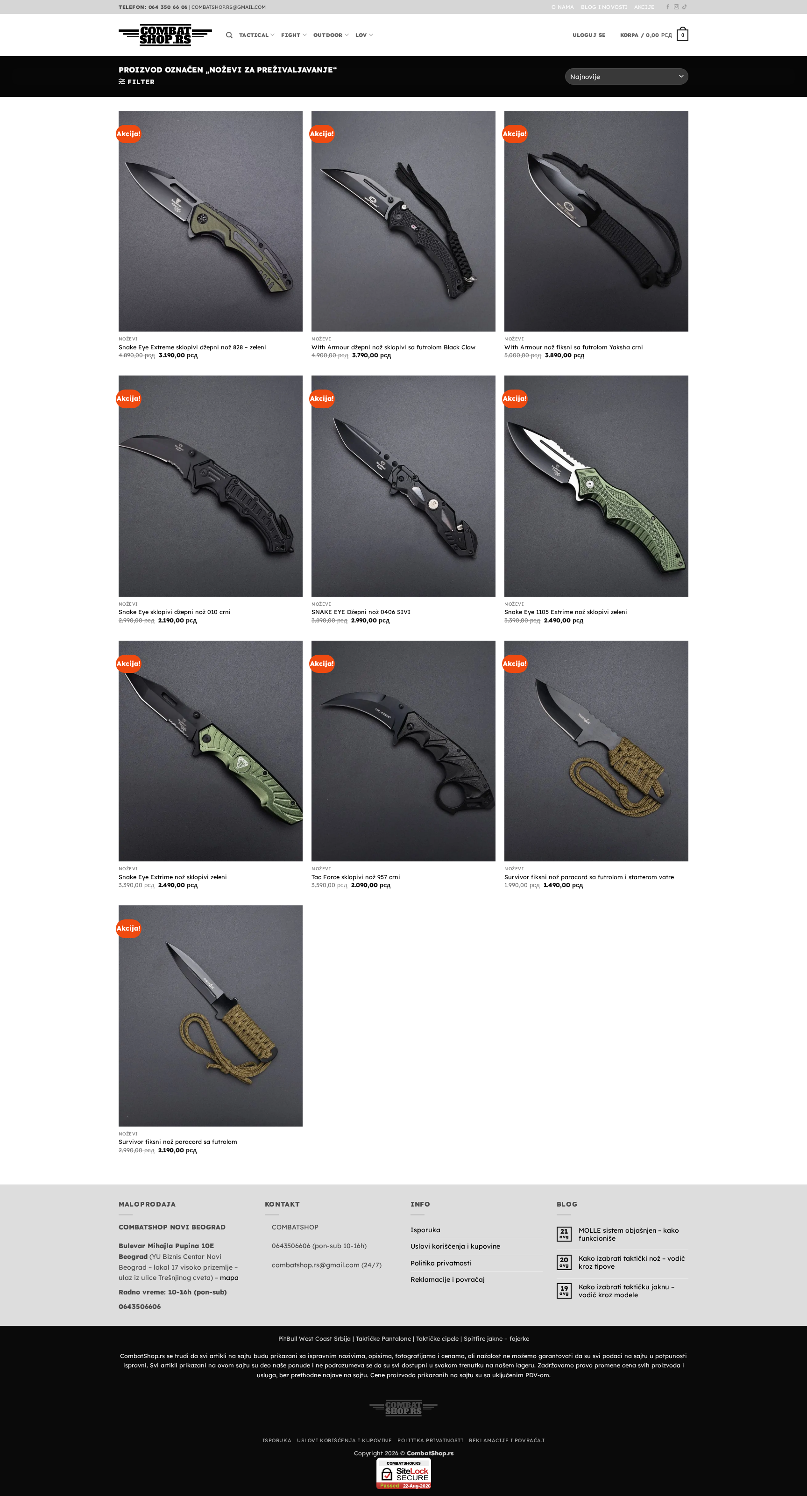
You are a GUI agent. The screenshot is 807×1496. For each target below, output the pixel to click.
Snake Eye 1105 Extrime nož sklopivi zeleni (565, 611)
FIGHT (290, 35)
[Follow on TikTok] (684, 7)
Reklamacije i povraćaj (448, 1279)
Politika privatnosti (441, 1263)
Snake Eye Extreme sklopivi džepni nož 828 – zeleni (192, 347)
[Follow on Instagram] (676, 7)
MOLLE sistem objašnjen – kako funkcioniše (629, 1235)
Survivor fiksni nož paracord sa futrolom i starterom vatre (589, 877)
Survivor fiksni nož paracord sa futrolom (178, 1141)
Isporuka (425, 1230)
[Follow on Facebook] (668, 7)
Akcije (644, 7)
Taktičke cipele (437, 1338)
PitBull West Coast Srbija (314, 1338)
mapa (229, 1277)
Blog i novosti (604, 7)
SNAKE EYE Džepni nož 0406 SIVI (361, 611)
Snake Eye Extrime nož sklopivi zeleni (173, 877)
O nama (563, 7)
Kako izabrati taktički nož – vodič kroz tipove (632, 1263)
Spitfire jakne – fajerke (496, 1338)
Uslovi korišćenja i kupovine (455, 1246)
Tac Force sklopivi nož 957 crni (355, 877)
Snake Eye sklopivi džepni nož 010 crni (175, 611)
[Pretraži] (229, 35)
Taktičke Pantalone (383, 1338)
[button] (589, 35)
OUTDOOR (328, 35)
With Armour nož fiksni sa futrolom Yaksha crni (573, 347)
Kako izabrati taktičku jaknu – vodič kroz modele (626, 1291)
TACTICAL (254, 35)
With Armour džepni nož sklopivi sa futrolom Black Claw (393, 347)
